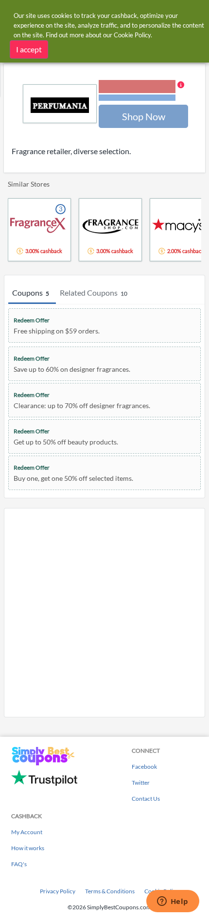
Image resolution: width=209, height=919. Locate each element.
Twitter (141, 782)
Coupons (30, 292)
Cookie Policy (132, 35)
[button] (141, 91)
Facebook (144, 766)
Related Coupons (93, 292)
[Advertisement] (104, 612)
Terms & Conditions (110, 891)
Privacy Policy (57, 891)
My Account (26, 832)
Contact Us (146, 798)
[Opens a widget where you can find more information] (172, 902)
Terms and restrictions (137, 98)
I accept (29, 49)
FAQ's (19, 864)
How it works (27, 848)
